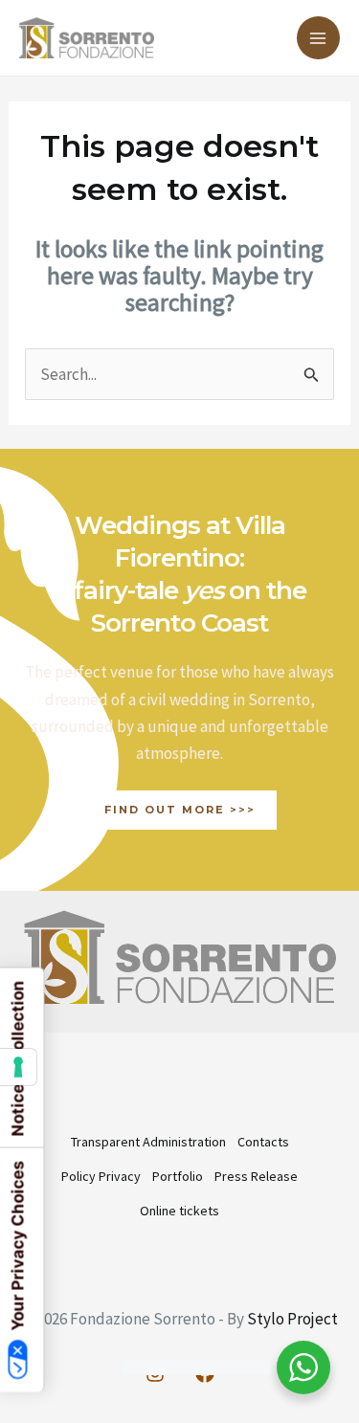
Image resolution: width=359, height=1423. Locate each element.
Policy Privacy (101, 1176)
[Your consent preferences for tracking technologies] (18, 1067)
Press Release (256, 1176)
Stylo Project (292, 1318)
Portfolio (177, 1176)
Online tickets (179, 1210)
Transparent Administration (148, 1141)
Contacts (263, 1141)
